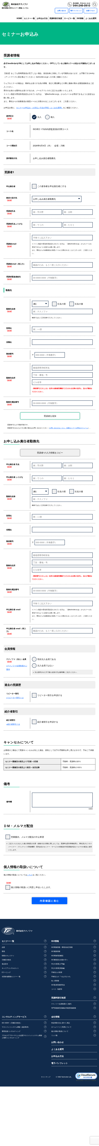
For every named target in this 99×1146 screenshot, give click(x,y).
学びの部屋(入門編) (58, 964)
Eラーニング (6, 972)
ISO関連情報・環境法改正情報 (62, 947)
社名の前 (61, 303)
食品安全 (5, 964)
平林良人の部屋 (56, 972)
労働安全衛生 (6, 960)
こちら (29, 874)
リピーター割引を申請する (49, 695)
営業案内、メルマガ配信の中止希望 (27, 836)
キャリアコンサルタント (10, 968)
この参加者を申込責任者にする (51, 186)
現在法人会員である (46, 659)
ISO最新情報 (55, 951)
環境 (3, 951)
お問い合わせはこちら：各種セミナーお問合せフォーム (68, 428)
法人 (39, 116)
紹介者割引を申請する (47, 721)
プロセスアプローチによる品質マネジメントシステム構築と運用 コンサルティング (22, 1036)
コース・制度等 (56, 989)
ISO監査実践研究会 (58, 985)
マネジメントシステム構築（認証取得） (16, 1027)
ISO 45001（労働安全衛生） (12, 1023)
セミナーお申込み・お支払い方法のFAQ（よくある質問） (39, 107)
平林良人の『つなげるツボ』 (61, 976)
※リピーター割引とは (15, 697)
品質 (3, 947)
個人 (53, 116)
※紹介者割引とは (13, 724)
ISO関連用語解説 (57, 955)
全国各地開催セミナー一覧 (11, 976)
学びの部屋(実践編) (58, 968)
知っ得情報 (55, 980)
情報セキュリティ (8, 955)
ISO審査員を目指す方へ (59, 960)
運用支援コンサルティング (11, 1031)
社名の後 (79, 303)
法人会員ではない (45, 665)
